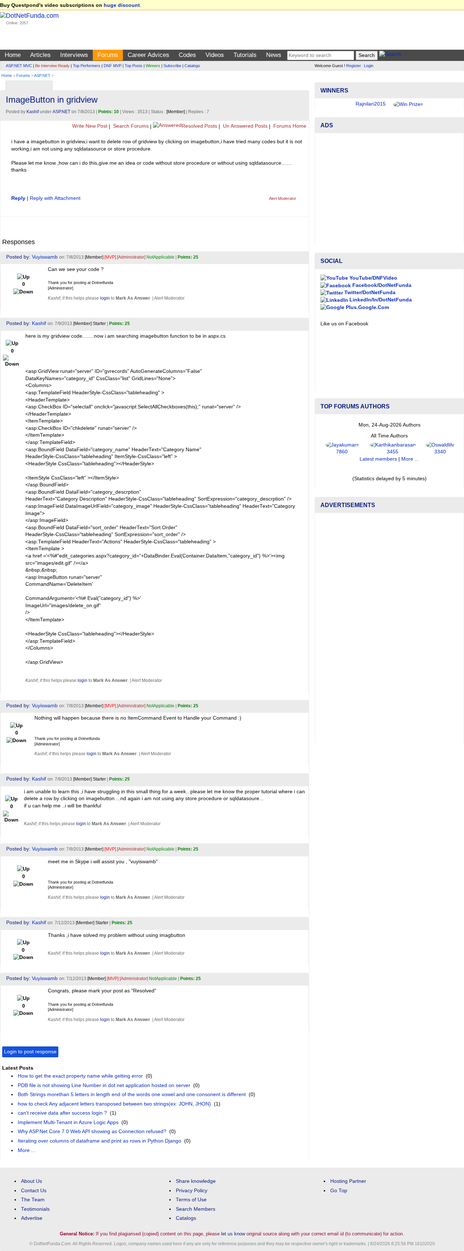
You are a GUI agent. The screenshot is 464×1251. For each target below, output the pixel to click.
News (273, 55)
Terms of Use (191, 1199)
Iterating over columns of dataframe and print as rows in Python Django (99, 1141)
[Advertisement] (389, 189)
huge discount (122, 5)
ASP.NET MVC (19, 65)
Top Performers (86, 65)
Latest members (378, 459)
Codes (187, 55)
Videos (215, 55)
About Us (31, 1181)
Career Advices (148, 55)
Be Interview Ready (52, 65)
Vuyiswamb (45, 257)
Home (13, 55)
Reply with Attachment (55, 198)
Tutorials (245, 55)
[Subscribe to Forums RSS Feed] (302, 84)
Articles (40, 55)
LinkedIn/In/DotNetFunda (380, 300)
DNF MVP (112, 65)
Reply (18, 198)
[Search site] (390, 55)
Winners (153, 65)
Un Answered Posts (244, 126)
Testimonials (35, 1209)
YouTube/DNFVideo (372, 278)
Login (368, 65)
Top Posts (133, 65)
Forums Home (289, 126)
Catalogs (192, 65)
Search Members (195, 1209)
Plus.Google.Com (366, 307)
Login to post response (30, 1051)
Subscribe (172, 65)
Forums (108, 55)
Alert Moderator (282, 198)
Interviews (74, 55)
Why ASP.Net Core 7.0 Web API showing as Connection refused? (92, 1131)
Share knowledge (196, 1181)
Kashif (32, 111)
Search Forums (130, 126)
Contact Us (33, 1190)
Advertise (31, 1218)
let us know (233, 1233)
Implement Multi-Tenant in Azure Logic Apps (68, 1122)
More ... (27, 1150)
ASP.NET (42, 75)
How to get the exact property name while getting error (80, 1076)
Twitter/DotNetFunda (369, 292)
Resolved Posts (199, 126)
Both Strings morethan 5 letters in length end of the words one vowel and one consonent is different (132, 1094)
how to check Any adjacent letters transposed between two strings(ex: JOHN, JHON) (114, 1104)
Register (353, 65)
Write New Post (89, 126)
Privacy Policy (191, 1190)
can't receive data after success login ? (62, 1113)
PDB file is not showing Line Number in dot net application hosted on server (104, 1085)
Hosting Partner (348, 1181)
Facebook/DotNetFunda (381, 285)
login (105, 298)
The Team (33, 1199)
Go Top (338, 1190)
